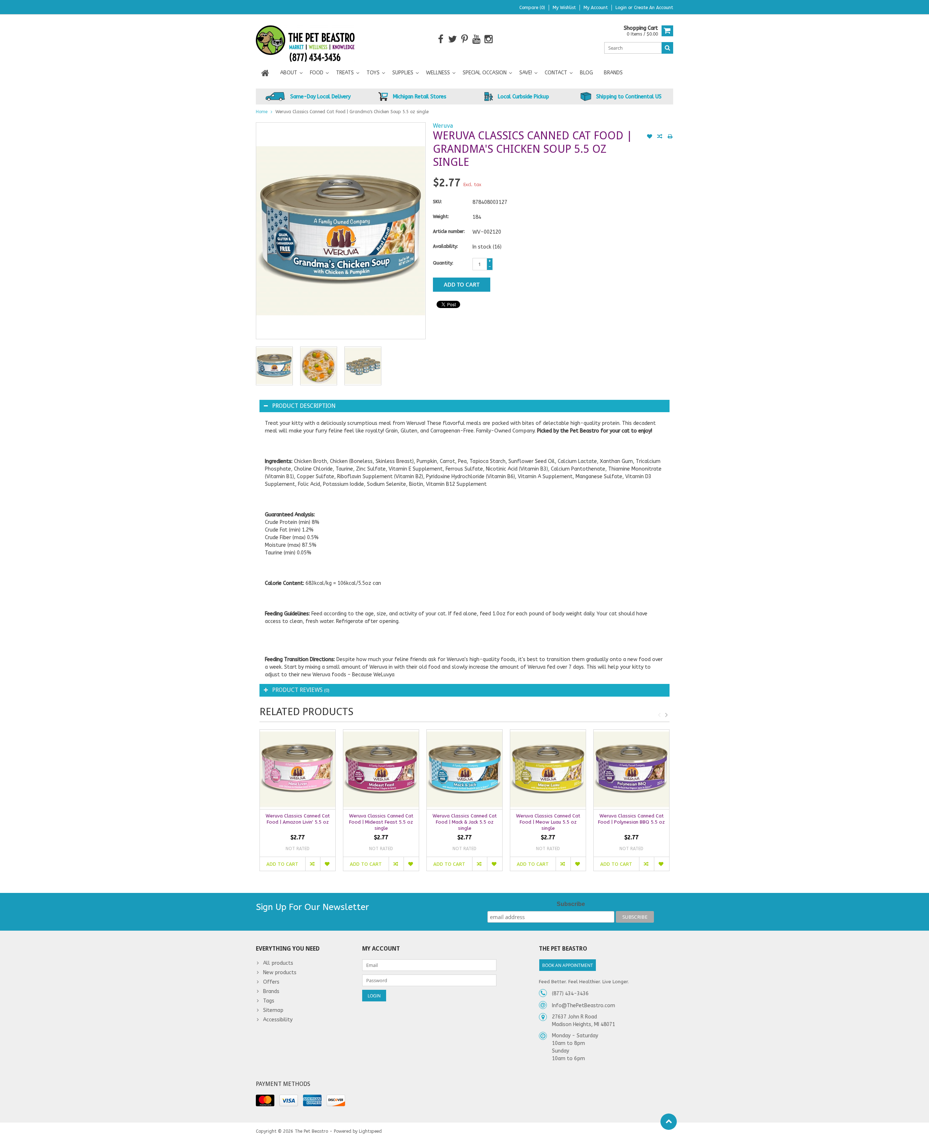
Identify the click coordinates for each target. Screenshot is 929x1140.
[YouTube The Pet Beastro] (476, 39)
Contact (556, 73)
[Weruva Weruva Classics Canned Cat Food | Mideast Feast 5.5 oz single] (381, 769)
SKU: (437, 201)
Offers (271, 982)
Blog (586, 73)
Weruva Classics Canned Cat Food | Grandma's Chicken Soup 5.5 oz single (352, 111)
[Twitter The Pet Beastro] (452, 39)
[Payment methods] (265, 1100)
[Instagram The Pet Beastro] (488, 39)
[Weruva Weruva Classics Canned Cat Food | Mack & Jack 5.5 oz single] (464, 769)
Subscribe (571, 904)
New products (279, 972)
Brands (613, 73)
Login (621, 7)
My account (596, 7)
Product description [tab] (304, 405)
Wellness (438, 73)
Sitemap (273, 1010)
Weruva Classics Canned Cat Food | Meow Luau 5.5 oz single (548, 822)
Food (316, 73)
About (288, 73)
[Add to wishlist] (649, 137)
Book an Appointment (567, 965)
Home (261, 111)
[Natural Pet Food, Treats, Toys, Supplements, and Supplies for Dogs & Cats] (305, 39)
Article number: (449, 231)
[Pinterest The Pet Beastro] (464, 39)
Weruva (443, 125)
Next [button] (666, 714)
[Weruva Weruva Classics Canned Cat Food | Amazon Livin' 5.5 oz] (297, 769)
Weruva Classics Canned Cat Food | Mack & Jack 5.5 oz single (465, 822)
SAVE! (525, 73)
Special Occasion (485, 73)
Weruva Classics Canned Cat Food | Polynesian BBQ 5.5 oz (631, 819)
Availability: (445, 246)
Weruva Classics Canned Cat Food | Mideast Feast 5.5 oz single (381, 822)
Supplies (402, 73)
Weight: (441, 216)
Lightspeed (370, 1131)
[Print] (670, 137)
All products (278, 963)
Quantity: (443, 263)
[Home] (265, 73)
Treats (345, 73)
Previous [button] (659, 714)
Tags (268, 1001)
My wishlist (564, 7)
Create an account (653, 7)
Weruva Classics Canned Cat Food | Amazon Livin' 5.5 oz (298, 819)
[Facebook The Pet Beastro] (440, 39)
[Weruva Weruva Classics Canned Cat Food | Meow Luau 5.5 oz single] (548, 769)
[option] (274, 365)
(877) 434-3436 (570, 994)
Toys (373, 73)
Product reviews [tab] (301, 689)
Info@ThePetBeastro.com (583, 1005)
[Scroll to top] (668, 1122)
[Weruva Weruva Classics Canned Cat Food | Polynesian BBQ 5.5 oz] (631, 769)
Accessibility (277, 1020)
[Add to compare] (659, 137)
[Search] (667, 48)
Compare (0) (532, 7)
